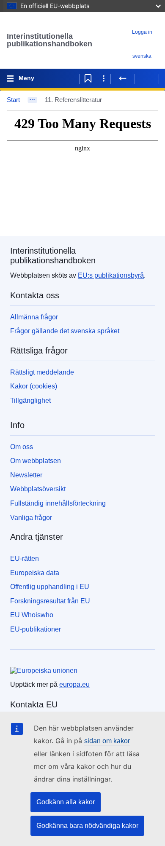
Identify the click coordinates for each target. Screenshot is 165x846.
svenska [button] (141, 56)
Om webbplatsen (35, 460)
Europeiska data (34, 572)
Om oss (21, 446)
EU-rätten (24, 558)
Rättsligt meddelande (42, 372)
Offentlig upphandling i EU (49, 586)
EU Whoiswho (31, 614)
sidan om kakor (107, 740)
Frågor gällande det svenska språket (64, 331)
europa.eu (74, 684)
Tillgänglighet (30, 400)
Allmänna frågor (34, 317)
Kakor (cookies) (33, 386)
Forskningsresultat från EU (50, 601)
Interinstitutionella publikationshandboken (49, 40)
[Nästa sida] (147, 78)
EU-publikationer (35, 629)
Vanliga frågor (31, 517)
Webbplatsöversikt (38, 489)
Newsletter (26, 475)
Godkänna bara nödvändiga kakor (87, 825)
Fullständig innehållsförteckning (58, 503)
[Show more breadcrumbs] (32, 100)
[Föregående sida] (123, 78)
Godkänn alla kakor (65, 802)
